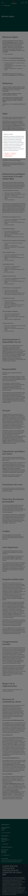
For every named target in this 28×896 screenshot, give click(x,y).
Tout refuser (13, 153)
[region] (14, 144)
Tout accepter (6, 153)
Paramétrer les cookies (8, 155)
